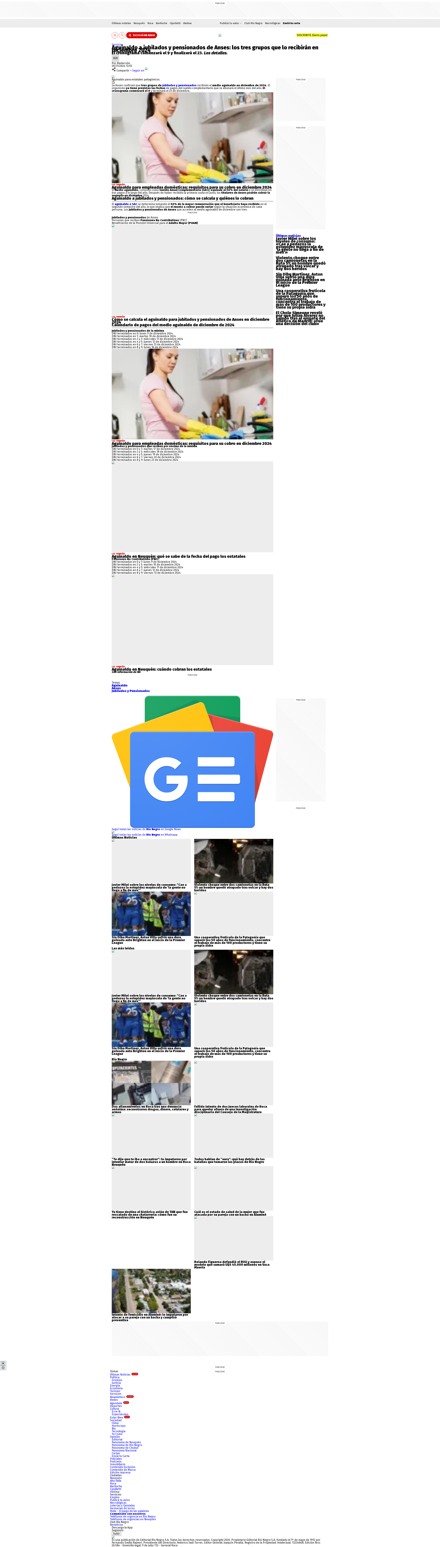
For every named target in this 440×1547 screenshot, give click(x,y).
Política (114, 1377)
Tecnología (118, 1431)
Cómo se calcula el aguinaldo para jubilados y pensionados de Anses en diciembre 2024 (190, 321)
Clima (115, 1423)
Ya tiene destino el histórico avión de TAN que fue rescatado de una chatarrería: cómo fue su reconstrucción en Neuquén (150, 1214)
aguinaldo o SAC (126, 204)
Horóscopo (118, 1425)
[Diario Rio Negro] (113, 1537)
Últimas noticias (121, 23)
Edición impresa (120, 1472)
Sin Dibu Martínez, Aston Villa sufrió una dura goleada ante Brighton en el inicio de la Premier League (300, 280)
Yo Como (117, 1434)
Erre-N (116, 1411)
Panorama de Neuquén (126, 1442)
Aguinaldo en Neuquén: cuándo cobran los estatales (162, 669)
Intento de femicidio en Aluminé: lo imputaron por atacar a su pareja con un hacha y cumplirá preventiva (150, 1317)
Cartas (116, 1453)
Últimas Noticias (123, 1374)
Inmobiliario (117, 1464)
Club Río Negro (253, 23)
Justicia (116, 1382)
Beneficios (116, 1524)
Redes (114, 1399)
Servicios (117, 44)
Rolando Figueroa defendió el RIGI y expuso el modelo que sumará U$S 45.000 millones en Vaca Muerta (232, 1264)
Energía (115, 1385)
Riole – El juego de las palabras (129, 1511)
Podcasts (116, 1461)
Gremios (117, 1380)
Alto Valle (115, 1480)
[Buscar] (122, 35)
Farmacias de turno (122, 1508)
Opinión (115, 1436)
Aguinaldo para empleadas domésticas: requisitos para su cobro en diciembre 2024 (192, 187)
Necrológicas (272, 23)
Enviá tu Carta (120, 1456)
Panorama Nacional (124, 1450)
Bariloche (161, 23)
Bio (114, 1428)
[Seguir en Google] (113, 82)
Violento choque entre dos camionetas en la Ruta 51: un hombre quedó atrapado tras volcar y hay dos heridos (301, 263)
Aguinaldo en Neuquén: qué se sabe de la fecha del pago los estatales (178, 556)
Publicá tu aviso (120, 1500)
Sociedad (116, 1420)
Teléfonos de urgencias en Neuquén (133, 1519)
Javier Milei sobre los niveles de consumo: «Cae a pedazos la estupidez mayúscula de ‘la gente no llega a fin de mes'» (300, 245)
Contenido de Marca (123, 1469)
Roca (150, 23)
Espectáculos (120, 1414)
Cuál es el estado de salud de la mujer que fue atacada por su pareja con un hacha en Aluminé (230, 1213)
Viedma (187, 23)
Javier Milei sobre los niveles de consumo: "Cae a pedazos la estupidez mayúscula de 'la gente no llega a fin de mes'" (149, 887)
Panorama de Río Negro (127, 1445)
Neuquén (139, 23)
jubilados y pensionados (179, 85)
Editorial (117, 1439)
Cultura (114, 1408)
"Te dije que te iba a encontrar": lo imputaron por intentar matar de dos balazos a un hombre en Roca (151, 1160)
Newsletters (121, 1397)
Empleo (114, 1497)
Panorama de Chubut (125, 1447)
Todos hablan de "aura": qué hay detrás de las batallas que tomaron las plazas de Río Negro (229, 1160)
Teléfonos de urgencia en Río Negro (133, 1516)
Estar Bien (119, 1417)
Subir (116, 1533)
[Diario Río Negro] (220, 35)
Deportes (116, 1406)
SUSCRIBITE (312, 35)
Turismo (115, 1391)
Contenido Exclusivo (122, 1467)
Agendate (119, 1403)
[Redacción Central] (115, 55)
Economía (116, 1388)
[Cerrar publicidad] (3, 1363)
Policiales (116, 1458)
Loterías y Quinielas (122, 1505)
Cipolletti (175, 23)
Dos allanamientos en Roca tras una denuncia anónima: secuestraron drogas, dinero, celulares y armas (150, 1109)
